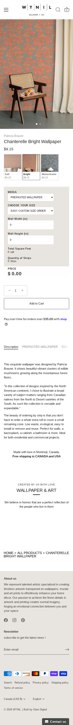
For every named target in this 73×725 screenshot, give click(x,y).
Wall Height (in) (18, 233)
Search (8, 682)
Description (11, 346)
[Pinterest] (23, 619)
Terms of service (13, 687)
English (37, 699)
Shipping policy (60, 682)
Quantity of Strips (19, 258)
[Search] (58, 10)
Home (8, 553)
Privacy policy (41, 682)
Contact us (57, 721)
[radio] (13, 167)
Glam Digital (40, 709)
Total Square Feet (19, 248)
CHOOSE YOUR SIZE (21, 205)
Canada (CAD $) (13, 699)
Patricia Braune (13, 135)
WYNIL (17, 709)
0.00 (17, 273)
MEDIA (12, 192)
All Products (29, 553)
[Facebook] (6, 619)
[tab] (13, 347)
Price (12, 268)
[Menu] (6, 9)
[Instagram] (14, 619)
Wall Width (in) (17, 218)
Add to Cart (36, 303)
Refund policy (22, 682)
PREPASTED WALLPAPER (40, 346)
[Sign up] (67, 650)
